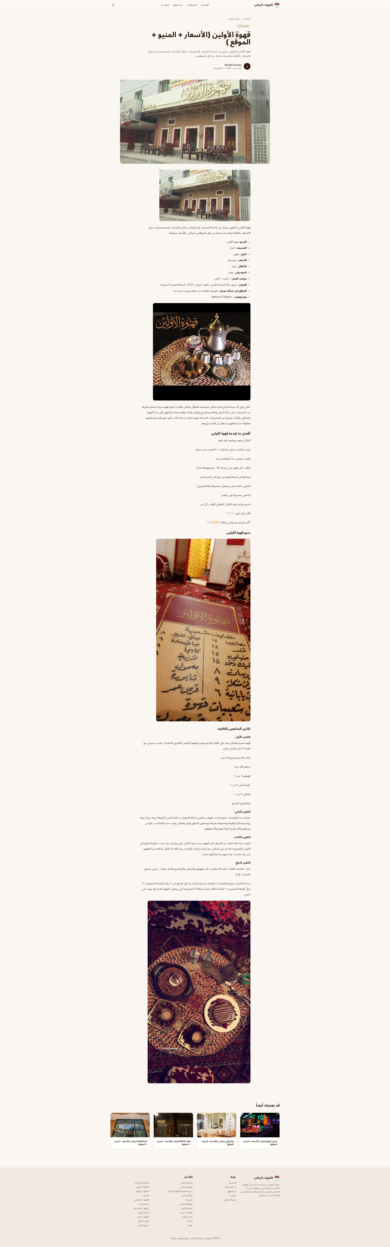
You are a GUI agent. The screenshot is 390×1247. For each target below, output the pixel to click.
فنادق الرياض (143, 1212)
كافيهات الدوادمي (141, 1199)
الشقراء (146, 1195)
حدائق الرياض (143, 1225)
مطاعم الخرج (187, 1195)
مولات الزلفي (143, 1221)
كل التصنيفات (230, 1187)
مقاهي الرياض (234, 18)
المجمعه (189, 1199)
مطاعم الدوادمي (186, 1204)
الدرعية (190, 1221)
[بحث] (113, 5)
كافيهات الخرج (186, 1212)
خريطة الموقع (230, 1199)
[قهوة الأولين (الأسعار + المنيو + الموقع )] (195, 195)
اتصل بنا (165, 4)
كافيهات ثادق (143, 1216)
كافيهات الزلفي (142, 1187)
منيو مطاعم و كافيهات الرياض (180, 1191)
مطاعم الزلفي (187, 1208)
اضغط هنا (178, 290)
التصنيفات (192, 4)
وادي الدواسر (187, 1216)
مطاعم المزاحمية (142, 1182)
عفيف (190, 1225)
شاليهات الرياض (142, 1191)
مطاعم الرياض (187, 1182)
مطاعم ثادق (144, 1204)
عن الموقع (178, 4)
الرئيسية (205, 4)
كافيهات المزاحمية (141, 1208)
